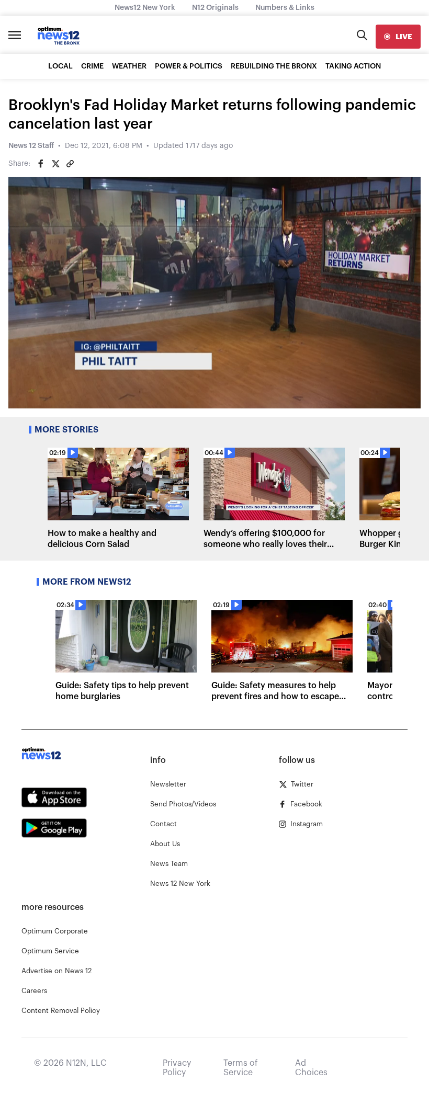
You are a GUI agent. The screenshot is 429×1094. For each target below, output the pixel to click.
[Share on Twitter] (55, 163)
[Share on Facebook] (41, 163)
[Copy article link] (70, 163)
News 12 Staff (31, 146)
